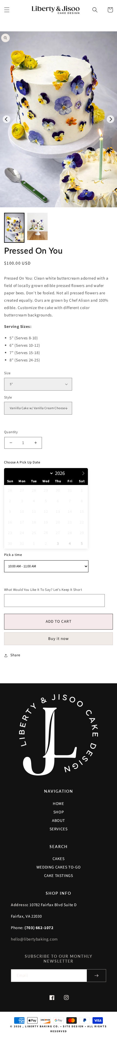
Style (8, 397)
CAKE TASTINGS (58, 876)
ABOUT (58, 821)
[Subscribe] (96, 975)
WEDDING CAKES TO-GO (58, 867)
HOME (58, 804)
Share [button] (15, 655)
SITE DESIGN (73, 1026)
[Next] (110, 119)
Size (7, 373)
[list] (58, 119)
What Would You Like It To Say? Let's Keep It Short (43, 589)
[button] (7, 10)
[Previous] (6, 119)
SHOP (58, 812)
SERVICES (59, 829)
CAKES (59, 859)
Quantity (11, 432)
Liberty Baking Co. (42, 1026)
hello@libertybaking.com (34, 939)
